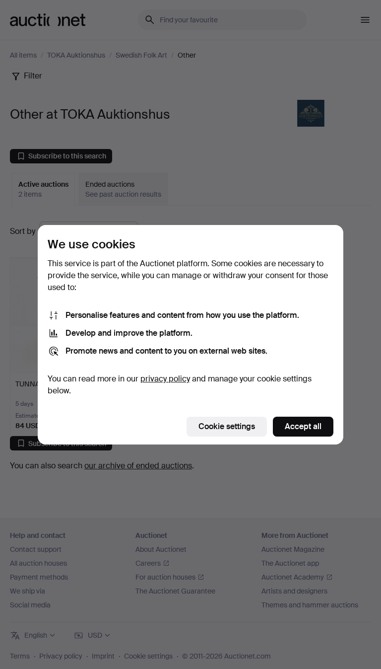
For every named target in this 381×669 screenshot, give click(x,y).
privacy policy (165, 378)
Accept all (303, 426)
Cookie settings (226, 426)
